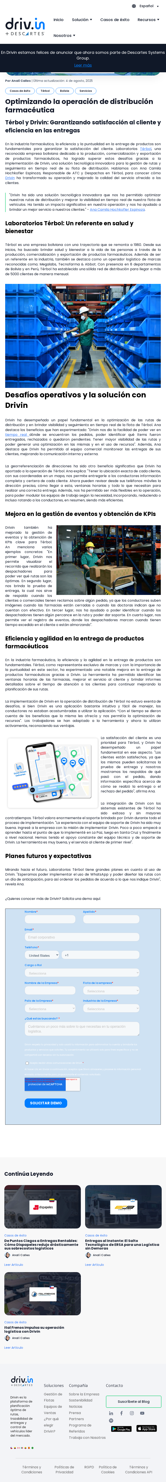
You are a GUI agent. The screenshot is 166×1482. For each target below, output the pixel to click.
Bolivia (64, 91)
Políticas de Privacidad (64, 1469)
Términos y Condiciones (31, 1469)
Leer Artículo (13, 1265)
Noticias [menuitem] (75, 1406)
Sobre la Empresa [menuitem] (84, 1394)
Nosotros (63, 35)
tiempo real (17, 434)
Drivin (10, 177)
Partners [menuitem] (76, 1418)
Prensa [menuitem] (75, 1412)
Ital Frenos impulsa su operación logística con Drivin (34, 1329)
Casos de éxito (114, 19)
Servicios (86, 91)
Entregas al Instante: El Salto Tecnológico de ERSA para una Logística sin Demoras (122, 1244)
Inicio (59, 19)
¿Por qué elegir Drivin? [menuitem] (51, 1425)
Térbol (45, 91)
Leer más (83, 65)
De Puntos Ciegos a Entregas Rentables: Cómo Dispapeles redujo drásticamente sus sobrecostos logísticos (41, 1244)
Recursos (147, 19)
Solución (80, 19)
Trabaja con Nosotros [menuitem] (87, 1437)
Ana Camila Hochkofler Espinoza (117, 209)
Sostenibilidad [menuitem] (80, 1400)
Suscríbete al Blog (134, 1401)
